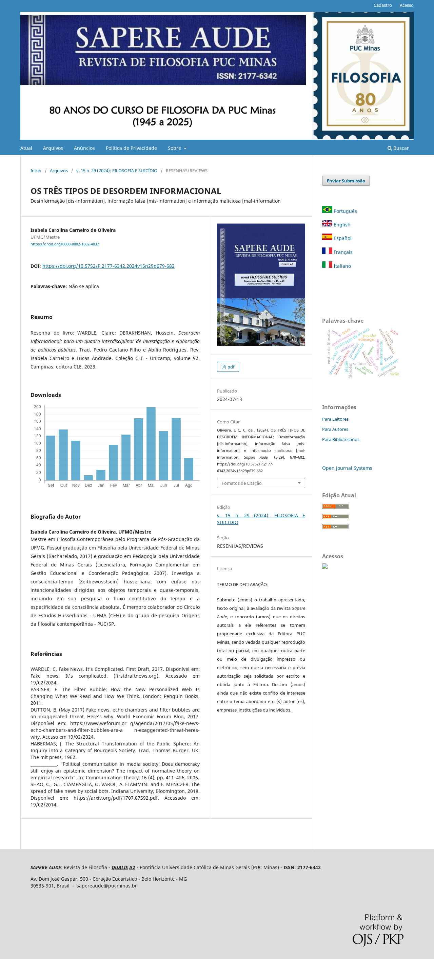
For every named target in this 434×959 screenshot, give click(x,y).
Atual (26, 148)
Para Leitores (335, 419)
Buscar (400, 148)
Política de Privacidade (131, 148)
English (341, 224)
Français (342, 252)
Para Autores (335, 429)
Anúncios (84, 148)
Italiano (341, 266)
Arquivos (53, 148)
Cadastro (383, 5)
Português (345, 211)
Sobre (175, 148)
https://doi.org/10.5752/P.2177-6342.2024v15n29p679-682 (108, 266)
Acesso (407, 5)
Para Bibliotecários (340, 439)
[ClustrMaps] (325, 567)
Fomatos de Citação (242, 483)
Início (36, 170)
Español (342, 238)
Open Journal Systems (347, 468)
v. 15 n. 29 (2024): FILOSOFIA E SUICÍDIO (116, 170)
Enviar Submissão (346, 181)
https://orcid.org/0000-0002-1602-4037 (65, 244)
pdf (230, 367)
